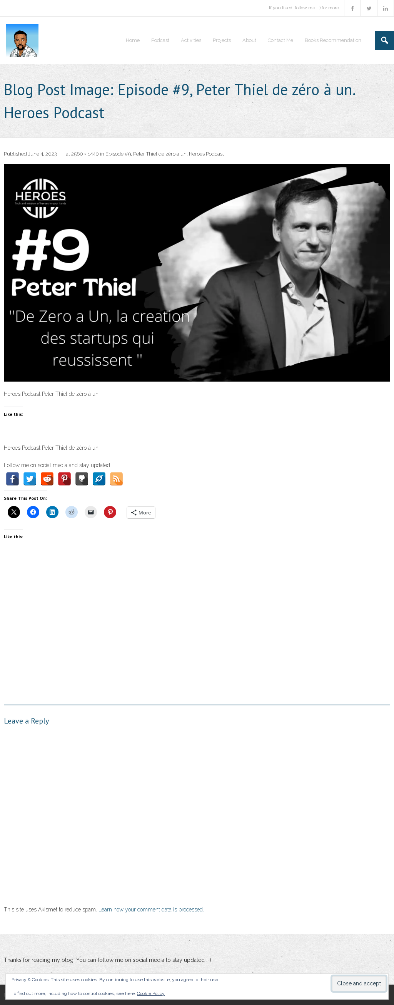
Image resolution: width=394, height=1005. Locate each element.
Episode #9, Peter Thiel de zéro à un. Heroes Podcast (164, 154)
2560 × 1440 (85, 154)
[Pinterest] (64, 479)
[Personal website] (99, 479)
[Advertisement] (197, 619)
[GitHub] (81, 479)
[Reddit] (47, 479)
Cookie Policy (151, 993)
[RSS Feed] (116, 479)
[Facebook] (12, 479)
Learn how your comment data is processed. (151, 909)
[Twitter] (30, 479)
